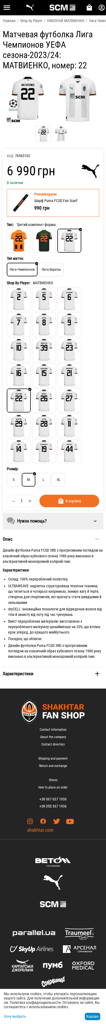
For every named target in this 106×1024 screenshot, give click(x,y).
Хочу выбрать (15, 1016)
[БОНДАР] (44, 299)
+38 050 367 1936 (53, 806)
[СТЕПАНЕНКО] (69, 299)
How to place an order (53, 787)
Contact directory (53, 744)
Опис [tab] (8, 539)
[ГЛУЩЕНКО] (44, 375)
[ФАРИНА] (44, 426)
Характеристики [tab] (18, 673)
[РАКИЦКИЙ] (69, 451)
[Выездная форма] (44, 241)
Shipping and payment (53, 758)
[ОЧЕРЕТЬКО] (69, 400)
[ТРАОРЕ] (19, 299)
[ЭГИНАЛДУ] (19, 325)
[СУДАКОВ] (19, 350)
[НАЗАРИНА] (19, 426)
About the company (53, 737)
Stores (53, 780)
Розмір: (12, 469)
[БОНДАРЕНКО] (69, 375)
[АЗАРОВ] (19, 375)
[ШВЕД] (69, 325)
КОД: (10, 156)
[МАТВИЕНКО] (19, 400)
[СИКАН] (19, 451)
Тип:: (10, 224)
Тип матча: (15, 258)
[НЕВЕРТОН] (44, 350)
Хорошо (92, 1016)
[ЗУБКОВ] (69, 426)
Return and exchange (53, 766)
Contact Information (53, 730)
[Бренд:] (90, 171)
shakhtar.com (40, 830)
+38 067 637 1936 (53, 799)
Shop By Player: (18, 283)
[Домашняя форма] (19, 241)
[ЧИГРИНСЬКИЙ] (44, 451)
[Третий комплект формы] (69, 241)
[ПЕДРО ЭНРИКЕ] (69, 350)
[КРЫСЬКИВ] (44, 325)
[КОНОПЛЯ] (44, 400)
